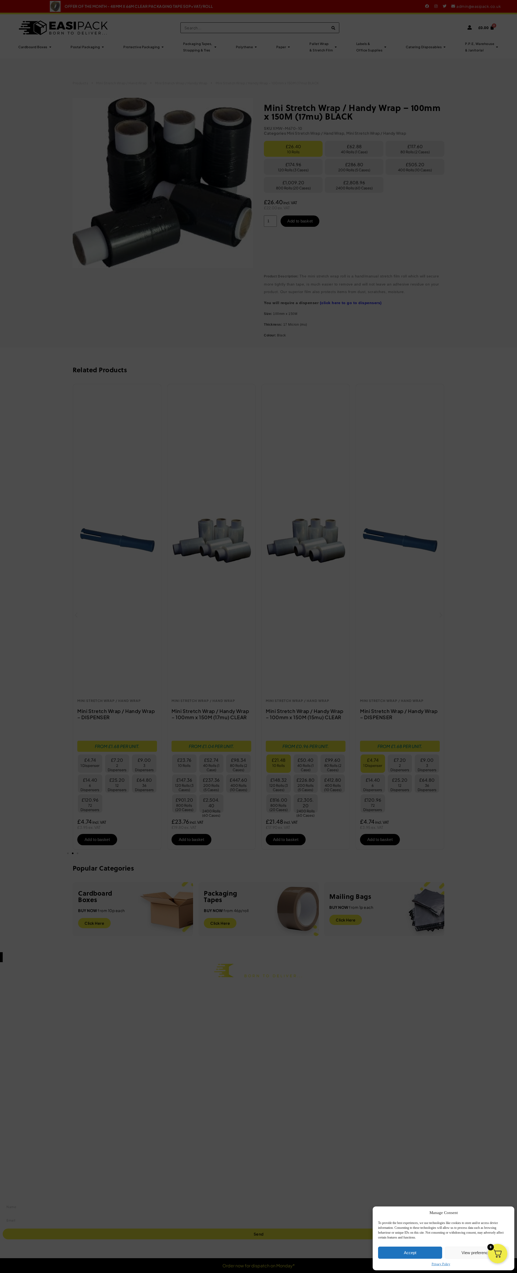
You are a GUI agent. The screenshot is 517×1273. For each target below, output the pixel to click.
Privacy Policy (441, 1264)
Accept (410, 1252)
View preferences (477, 1252)
